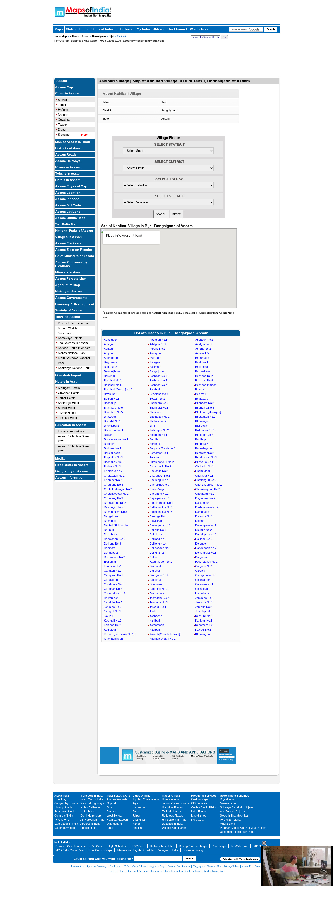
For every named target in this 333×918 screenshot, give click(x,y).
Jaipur (136, 815)
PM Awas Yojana (230, 819)
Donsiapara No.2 (114, 557)
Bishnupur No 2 (159, 430)
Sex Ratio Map (66, 224)
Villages (74, 36)
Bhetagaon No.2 (205, 416)
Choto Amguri (158, 489)
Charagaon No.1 (114, 475)
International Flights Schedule (135, 850)
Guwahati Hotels (69, 393)
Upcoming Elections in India (237, 832)
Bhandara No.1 (159, 407)
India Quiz (197, 819)
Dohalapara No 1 (206, 534)
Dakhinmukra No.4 (161, 511)
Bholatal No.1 (112, 421)
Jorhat (62, 104)
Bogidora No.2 (204, 434)
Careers (132, 871)
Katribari (155, 629)
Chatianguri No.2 (205, 480)
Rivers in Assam (67, 167)
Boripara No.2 (112, 448)
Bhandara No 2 (159, 403)
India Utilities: (63, 842)
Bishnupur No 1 (113, 430)
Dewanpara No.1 (160, 525)
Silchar (62, 99)
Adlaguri (109, 348)
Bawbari (200, 389)
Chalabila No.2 (113, 471)
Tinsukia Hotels (68, 417)
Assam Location (67, 192)
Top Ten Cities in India (146, 799)
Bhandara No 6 (113, 407)
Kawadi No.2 (203, 629)
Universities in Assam (72, 431)
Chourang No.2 (204, 493)
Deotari (199, 521)
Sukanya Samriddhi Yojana (236, 807)
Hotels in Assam (67, 180)
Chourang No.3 (113, 498)
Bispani (108, 434)
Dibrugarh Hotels (69, 388)
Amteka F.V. (202, 353)
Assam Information (69, 477)
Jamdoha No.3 (204, 598)
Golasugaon (202, 579)
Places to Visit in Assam (74, 323)
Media (60, 458)
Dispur (62, 129)
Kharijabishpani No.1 (163, 638)
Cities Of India (141, 795)
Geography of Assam (71, 471)
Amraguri (155, 353)
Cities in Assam (67, 93)
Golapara (155, 579)
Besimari (200, 394)
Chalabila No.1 (204, 466)
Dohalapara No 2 (114, 539)
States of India (77, 29)
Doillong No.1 (158, 539)
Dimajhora (110, 534)
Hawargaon (111, 598)
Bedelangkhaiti (159, 394)
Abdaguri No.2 (204, 339)
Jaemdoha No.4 (159, 598)
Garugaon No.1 (113, 575)
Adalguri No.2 (158, 344)
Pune (136, 811)
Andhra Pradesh (117, 799)
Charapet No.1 (204, 475)
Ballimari (155, 367)
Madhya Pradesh (117, 819)
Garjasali (155, 570)
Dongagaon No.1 (160, 548)
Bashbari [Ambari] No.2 (118, 389)
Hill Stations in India (174, 819)
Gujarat (111, 803)
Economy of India (65, 811)
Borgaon (109, 444)
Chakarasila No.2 (160, 466)
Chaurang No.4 (113, 484)
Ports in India (88, 827)
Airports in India (90, 823)
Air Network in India (92, 819)
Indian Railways (90, 807)
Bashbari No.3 (113, 380)
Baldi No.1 (201, 362)
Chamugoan (203, 471)
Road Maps (219, 846)
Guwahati (64, 119)
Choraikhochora (159, 484)
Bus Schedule (239, 846)
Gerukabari (111, 579)
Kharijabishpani (113, 638)
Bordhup (200, 439)
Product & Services (203, 795)
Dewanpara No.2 (205, 525)
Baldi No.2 (110, 367)
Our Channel (177, 29)
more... (85, 134)
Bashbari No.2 (204, 376)
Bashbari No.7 (158, 385)
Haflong (63, 109)
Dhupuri (109, 530)
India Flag (60, 799)
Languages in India (66, 823)
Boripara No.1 (203, 444)
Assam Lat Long (68, 211)
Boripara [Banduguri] (162, 448)
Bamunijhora (112, 371)
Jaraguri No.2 (203, 607)
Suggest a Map (157, 866)
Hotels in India (171, 799)
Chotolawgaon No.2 (207, 489)
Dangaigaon (111, 516)
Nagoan (63, 114)
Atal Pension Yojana (232, 811)
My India (143, 29)
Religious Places (172, 815)
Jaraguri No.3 (112, 611)
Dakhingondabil (114, 507)
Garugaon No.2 (159, 575)
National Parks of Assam (74, 230)
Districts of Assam (69, 148)
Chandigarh (140, 819)
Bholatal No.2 (158, 421)
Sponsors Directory (97, 866)
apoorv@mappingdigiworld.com (143, 40)
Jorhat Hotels (66, 398)
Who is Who (61, 819)
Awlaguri (155, 357)
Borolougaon (112, 453)
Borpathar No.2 (204, 453)
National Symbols (65, 827)
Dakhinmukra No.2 (206, 507)
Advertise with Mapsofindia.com (240, 859)
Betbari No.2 (157, 398)
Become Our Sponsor (179, 866)
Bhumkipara (111, 425)
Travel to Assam (67, 316)
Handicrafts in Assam (71, 465)
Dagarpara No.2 (205, 498)
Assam (85, 36)
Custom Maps (199, 799)
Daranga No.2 (204, 516)
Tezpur (62, 124)
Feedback (120, 871)
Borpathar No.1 (159, 453)
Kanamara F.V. (204, 625)
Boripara (155, 444)
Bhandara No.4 (204, 407)
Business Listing (193, 850)
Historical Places (172, 807)
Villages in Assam (68, 237)
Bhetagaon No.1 (160, 416)
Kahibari (155, 620)
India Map (60, 36)
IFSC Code (138, 846)
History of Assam (68, 291)
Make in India (228, 803)
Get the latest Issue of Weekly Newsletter (202, 871)
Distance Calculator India (71, 846)
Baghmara (110, 362)
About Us (247, 866)
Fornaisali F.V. (112, 566)
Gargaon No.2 (112, 570)
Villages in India (168, 850)
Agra (135, 803)
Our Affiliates (139, 866)
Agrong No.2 (203, 348)
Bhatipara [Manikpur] (208, 412)
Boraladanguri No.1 (116, 439)
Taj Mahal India (171, 811)
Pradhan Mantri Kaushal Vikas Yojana (243, 827)
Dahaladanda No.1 (161, 502)
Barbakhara (202, 371)
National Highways (92, 803)
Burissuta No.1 (204, 462)
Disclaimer (115, 866)
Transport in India (91, 795)
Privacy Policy (231, 866)
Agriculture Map (67, 285)
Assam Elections (68, 243)
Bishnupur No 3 (205, 430)
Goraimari (156, 584)
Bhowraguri (202, 421)
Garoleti (200, 570)
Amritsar (138, 827)
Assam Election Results (73, 249)
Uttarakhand (114, 823)
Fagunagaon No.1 (161, 561)
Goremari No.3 (159, 588)
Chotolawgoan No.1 (116, 493)
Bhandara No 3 (204, 403)
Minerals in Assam (69, 272)
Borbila (154, 439)
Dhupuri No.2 (203, 530)
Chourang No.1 (159, 493)
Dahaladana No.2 (115, 502)
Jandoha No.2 (112, 607)
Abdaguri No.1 (158, 339)
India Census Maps (100, 850)
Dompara (110, 548)
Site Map (143, 871)
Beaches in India (172, 823)
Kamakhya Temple (70, 338)
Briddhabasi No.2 (206, 457)
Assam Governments (71, 297)
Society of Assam (68, 310)
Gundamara (157, 593)
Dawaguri (110, 521)
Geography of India (66, 803)
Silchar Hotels (67, 408)
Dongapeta (111, 552)
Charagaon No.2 (160, 475)
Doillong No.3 (112, 543)
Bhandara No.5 (113, 412)
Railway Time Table (162, 846)
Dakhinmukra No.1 (161, 507)
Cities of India (102, 29)
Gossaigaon (202, 588)
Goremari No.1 (204, 584)
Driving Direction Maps (193, 846)
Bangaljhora (157, 371)
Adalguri (109, 344)
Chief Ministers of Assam (74, 256)
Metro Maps (87, 811)
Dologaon (201, 543)
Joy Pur (108, 616)
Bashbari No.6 (113, 385)
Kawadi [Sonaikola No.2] (165, 634)
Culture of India (63, 815)
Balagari (155, 362)
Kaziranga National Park (74, 368)
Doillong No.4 (158, 543)
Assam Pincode (67, 199)
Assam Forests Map (70, 278)
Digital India (227, 799)
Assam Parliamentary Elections (71, 264)
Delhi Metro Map (90, 815)
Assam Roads (66, 154)
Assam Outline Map (70, 218)
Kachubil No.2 (112, 620)
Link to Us (156, 871)
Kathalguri (110, 629)
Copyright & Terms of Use (207, 866)
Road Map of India (91, 799)
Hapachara (202, 593)
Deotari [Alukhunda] (116, 525)
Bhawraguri (111, 416)
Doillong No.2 (203, 539)
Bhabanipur (111, 403)
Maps (59, 29)
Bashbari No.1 (158, 376)
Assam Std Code (68, 205)
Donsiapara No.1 (205, 552)
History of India (63, 807)
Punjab (111, 811)
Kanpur (137, 823)
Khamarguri (202, 634)
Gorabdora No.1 (114, 584)
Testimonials (77, 866)
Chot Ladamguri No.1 (208, 484)
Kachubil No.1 (204, 616)
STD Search (260, 846)
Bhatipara (156, 412)
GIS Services (199, 803)
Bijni (111, 36)
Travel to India (171, 795)
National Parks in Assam (74, 348)
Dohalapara (157, 534)
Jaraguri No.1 (158, 607)
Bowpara (155, 457)
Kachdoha (156, 616)
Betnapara (201, 398)
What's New (199, 29)
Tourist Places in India (175, 803)
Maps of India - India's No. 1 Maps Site (59, 11)
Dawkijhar (156, 521)
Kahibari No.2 (112, 625)
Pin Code (97, 846)
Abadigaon (111, 339)
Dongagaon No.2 (206, 548)
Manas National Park (71, 353)
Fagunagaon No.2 (206, 561)
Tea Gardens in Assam (73, 343)
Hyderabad (139, 807)
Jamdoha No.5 (113, 602)
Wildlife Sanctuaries (174, 827)
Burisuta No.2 (112, 466)
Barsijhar (109, 376)
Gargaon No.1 (204, 566)
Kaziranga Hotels (69, 403)
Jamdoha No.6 (159, 602)
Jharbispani (202, 611)
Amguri (108, 353)
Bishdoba (201, 425)
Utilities (158, 29)
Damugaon (202, 511)
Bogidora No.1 (158, 434)
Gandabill (156, 566)
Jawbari (154, 611)
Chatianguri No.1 (160, 480)
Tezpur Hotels (67, 412)
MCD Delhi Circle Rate (70, 850)
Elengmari (110, 561)
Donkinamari (157, 552)
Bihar (110, 827)
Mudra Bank (227, 823)
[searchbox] (246, 29)
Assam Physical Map (71, 186)
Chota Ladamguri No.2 (118, 489)
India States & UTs (118, 795)
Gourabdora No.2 (114, 593)
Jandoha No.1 (204, 602)
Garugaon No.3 (204, 575)
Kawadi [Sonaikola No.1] (119, 634)
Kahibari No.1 (203, 620)
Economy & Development (74, 304)
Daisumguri (202, 502)
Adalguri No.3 (203, 344)
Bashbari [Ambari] (206, 385)
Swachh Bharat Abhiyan (234, 815)
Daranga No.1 (158, 516)
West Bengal (114, 815)
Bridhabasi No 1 (114, 462)
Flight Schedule (117, 846)
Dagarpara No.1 (159, 498)
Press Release (172, 871)
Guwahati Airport (68, 375)
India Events (198, 811)
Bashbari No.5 (204, 380)
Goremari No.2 (113, 588)
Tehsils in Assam (68, 173)
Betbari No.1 (111, 398)
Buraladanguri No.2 (162, 462)
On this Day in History (204, 807)
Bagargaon (202, 357)
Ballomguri (202, 367)
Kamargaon (157, 625)
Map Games (198, 815)
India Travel (125, 29)
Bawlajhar (110, 394)
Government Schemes (234, 795)
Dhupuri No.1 (158, 530)
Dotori (153, 557)
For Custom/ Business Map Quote (76, 40)
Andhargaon (111, 357)
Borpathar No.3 (113, 457)
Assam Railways (67, 161)
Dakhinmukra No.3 (115, 511)
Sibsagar (64, 134)
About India (61, 795)
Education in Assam (70, 425)
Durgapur (201, 557)
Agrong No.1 (157, 348)
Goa (109, 807)
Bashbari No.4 (158, 380)
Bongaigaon (99, 36)
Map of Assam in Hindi (72, 142)
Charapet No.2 (113, 480)
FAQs (126, 866)
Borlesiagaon (203, 448)
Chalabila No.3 (159, 471)
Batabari (155, 389)
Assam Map (64, 87)
